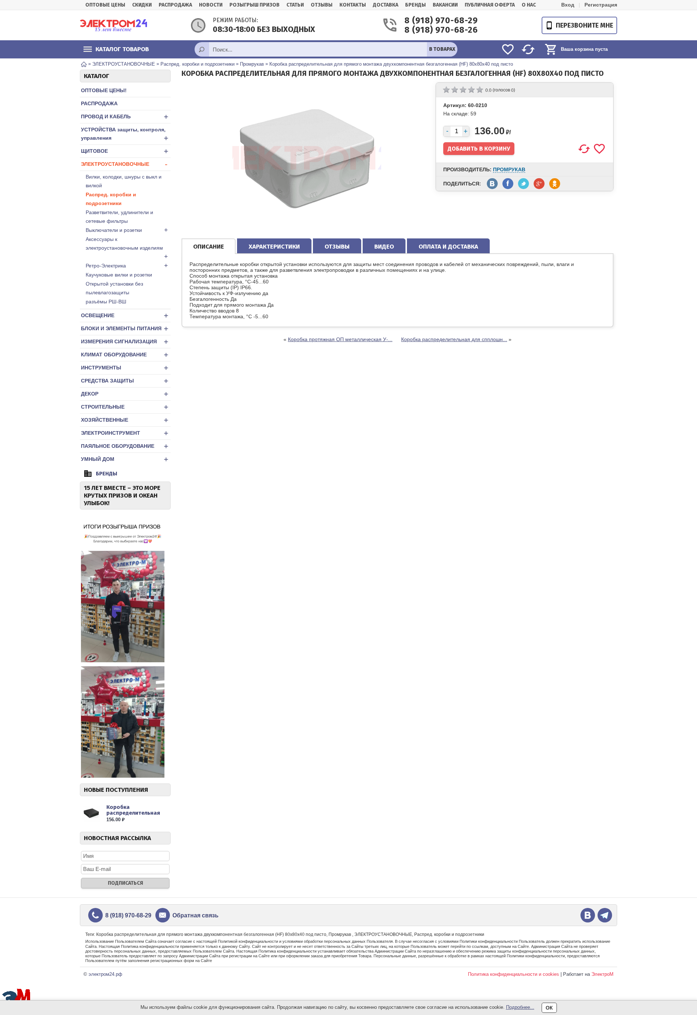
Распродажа (175, 5)
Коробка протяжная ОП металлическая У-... (340, 339)
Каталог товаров (122, 49)
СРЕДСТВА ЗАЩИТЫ (124, 380)
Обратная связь (195, 915)
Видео (384, 246)
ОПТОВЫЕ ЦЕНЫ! (104, 90)
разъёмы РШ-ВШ (106, 301)
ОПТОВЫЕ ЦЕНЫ (105, 5)
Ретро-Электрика (127, 265)
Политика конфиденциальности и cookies (513, 974)
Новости (211, 5)
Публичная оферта (490, 5)
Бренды (415, 5)
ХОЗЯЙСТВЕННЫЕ (124, 420)
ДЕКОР (124, 393)
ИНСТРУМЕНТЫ (124, 367)
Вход (567, 5)
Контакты (352, 5)
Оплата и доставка (448, 246)
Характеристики (274, 246)
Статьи (295, 5)
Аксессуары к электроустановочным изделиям (127, 248)
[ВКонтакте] (587, 915)
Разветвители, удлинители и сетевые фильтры (119, 216)
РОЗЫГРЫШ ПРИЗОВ (254, 5)
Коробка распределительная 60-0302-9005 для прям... (133, 816)
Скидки (142, 5)
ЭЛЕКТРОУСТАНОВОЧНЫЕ (124, 164)
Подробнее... (520, 1007)
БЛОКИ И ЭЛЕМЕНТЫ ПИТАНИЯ (124, 328)
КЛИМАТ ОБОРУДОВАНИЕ (124, 354)
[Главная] (84, 63)
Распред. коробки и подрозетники (111, 199)
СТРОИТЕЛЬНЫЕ (124, 407)
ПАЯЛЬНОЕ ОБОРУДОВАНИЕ (124, 446)
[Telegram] (605, 915)
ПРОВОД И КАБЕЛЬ (124, 116)
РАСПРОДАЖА (99, 103)
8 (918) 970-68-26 (432, 30)
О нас (529, 5)
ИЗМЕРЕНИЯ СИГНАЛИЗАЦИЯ (124, 341)
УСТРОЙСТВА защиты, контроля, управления (124, 135)
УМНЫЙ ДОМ (124, 459)
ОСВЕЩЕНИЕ (124, 315)
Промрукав (509, 169)
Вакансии (445, 5)
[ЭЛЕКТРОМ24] (113, 25)
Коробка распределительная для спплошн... (454, 339)
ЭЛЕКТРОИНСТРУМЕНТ (124, 433)
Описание (208, 246)
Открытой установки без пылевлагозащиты (114, 288)
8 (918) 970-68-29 (432, 20)
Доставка (385, 5)
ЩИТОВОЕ (124, 151)
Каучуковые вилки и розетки (119, 275)
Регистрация (600, 5)
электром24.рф (105, 974)
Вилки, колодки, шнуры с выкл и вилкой (124, 181)
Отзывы (322, 5)
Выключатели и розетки (127, 230)
